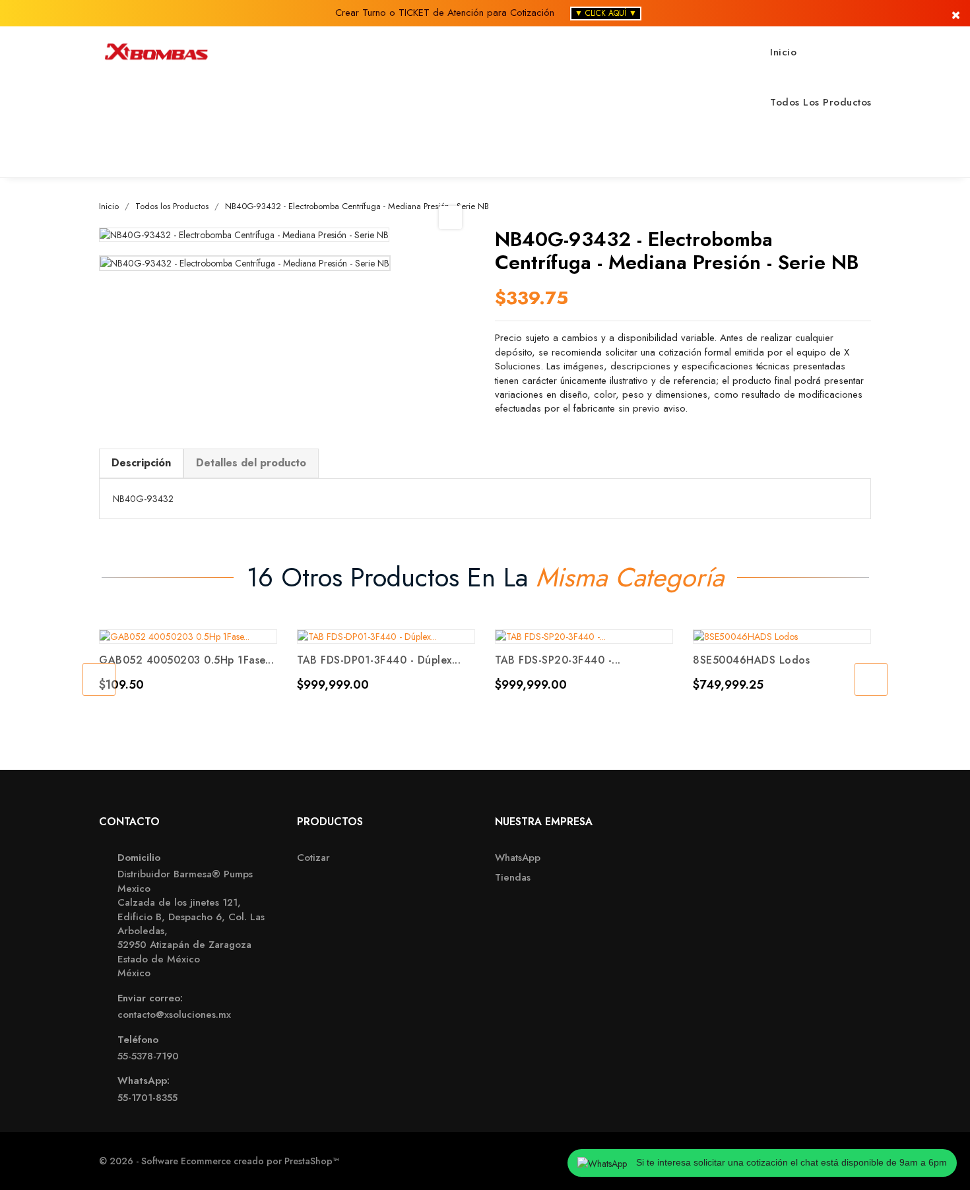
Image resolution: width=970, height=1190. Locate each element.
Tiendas (513, 878)
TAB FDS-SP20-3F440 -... (558, 660)
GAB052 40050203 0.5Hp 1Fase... (186, 660)
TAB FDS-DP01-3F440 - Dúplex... (379, 660)
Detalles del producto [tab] (251, 462)
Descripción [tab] (141, 462)
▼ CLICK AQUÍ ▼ (606, 13)
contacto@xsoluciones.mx (174, 1015)
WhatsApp (517, 858)
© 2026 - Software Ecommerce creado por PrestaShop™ (219, 1161)
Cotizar (313, 858)
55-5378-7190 (148, 1056)
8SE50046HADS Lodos (751, 660)
